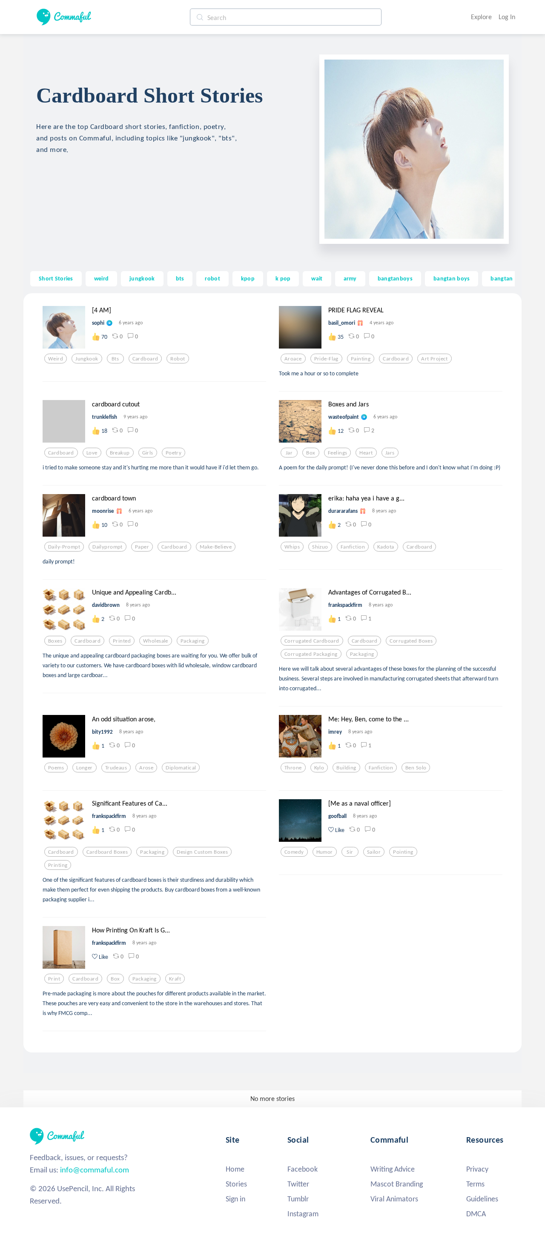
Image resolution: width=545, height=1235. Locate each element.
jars (390, 453)
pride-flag (326, 359)
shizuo (320, 547)
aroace (293, 359)
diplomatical (181, 768)
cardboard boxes (107, 852)
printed (122, 641)
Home (235, 1169)
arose (146, 768)
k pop (282, 278)
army (350, 278)
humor (324, 852)
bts (180, 278)
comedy (294, 852)
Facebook (302, 1169)
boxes (55, 641)
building (346, 768)
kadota (385, 547)
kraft (175, 979)
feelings (337, 453)
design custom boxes (202, 852)
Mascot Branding (396, 1184)
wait (316, 278)
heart (366, 453)
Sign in (235, 1199)
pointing (403, 852)
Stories (236, 1184)
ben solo (415, 768)
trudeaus (116, 768)
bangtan (501, 278)
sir (350, 852)
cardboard (145, 359)
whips (292, 547)
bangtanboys (395, 278)
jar (289, 453)
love (92, 453)
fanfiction (353, 547)
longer (84, 768)
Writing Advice (392, 1169)
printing (57, 865)
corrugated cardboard (311, 641)
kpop (248, 278)
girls (147, 453)
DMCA (476, 1213)
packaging (193, 641)
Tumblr (298, 1199)
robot (212, 278)
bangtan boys (451, 278)
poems (56, 768)
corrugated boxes (411, 641)
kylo (319, 768)
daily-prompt (64, 547)
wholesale (155, 641)
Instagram (302, 1213)
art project (434, 359)
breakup (120, 453)
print (54, 979)
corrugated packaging (311, 654)
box (310, 453)
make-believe (216, 547)
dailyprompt (107, 547)
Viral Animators (394, 1199)
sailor (374, 852)
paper (142, 547)
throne (293, 768)
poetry (174, 453)
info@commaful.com (94, 1170)
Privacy (477, 1169)
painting (360, 359)
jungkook (142, 278)
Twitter (298, 1184)
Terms (475, 1184)
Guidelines (482, 1199)
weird (101, 278)
